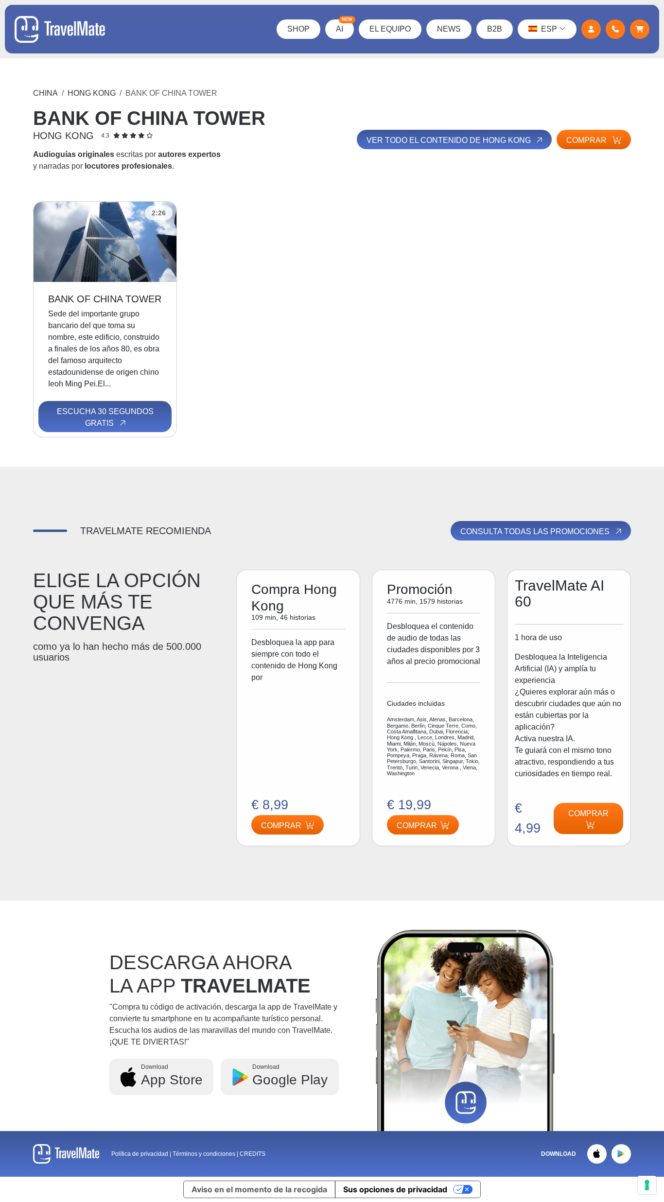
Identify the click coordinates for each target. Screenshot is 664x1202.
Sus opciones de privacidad (395, 1189)
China (45, 93)
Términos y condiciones (205, 1153)
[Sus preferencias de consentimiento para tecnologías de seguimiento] (647, 1185)
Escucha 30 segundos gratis (105, 417)
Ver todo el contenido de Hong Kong (450, 140)
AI (344, 26)
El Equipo (390, 29)
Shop (298, 29)
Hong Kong (92, 93)
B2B (494, 29)
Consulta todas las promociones (536, 531)
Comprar (587, 140)
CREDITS (252, 1153)
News (449, 29)
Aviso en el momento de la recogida (259, 1189)
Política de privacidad (139, 1153)
